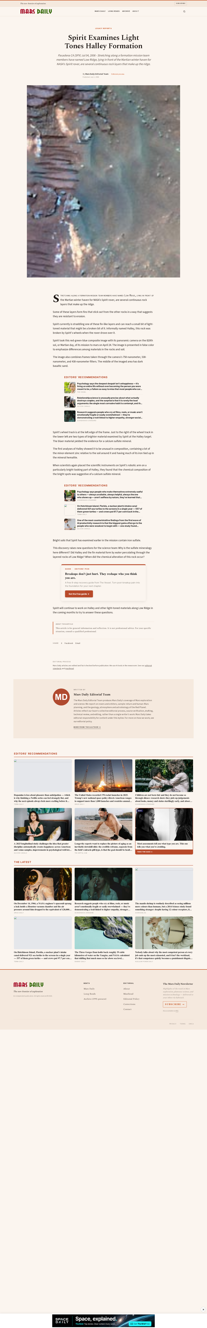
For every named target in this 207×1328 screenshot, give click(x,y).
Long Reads (114, 11)
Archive (126, 11)
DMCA (191, 1024)
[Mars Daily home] (36, 11)
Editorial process (117, 74)
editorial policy (84, 721)
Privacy (172, 1024)
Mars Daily (100, 11)
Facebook (69, 643)
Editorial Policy (131, 999)
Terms (183, 1024)
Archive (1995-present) (95, 999)
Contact (127, 1009)
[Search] (184, 11)
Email (77, 643)
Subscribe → (175, 1004)
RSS (177, 1011)
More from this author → (87, 727)
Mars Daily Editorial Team (96, 74)
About (136, 11)
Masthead (128, 994)
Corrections (129, 1004)
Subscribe (180, 3)
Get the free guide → (79, 594)
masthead (69, 668)
